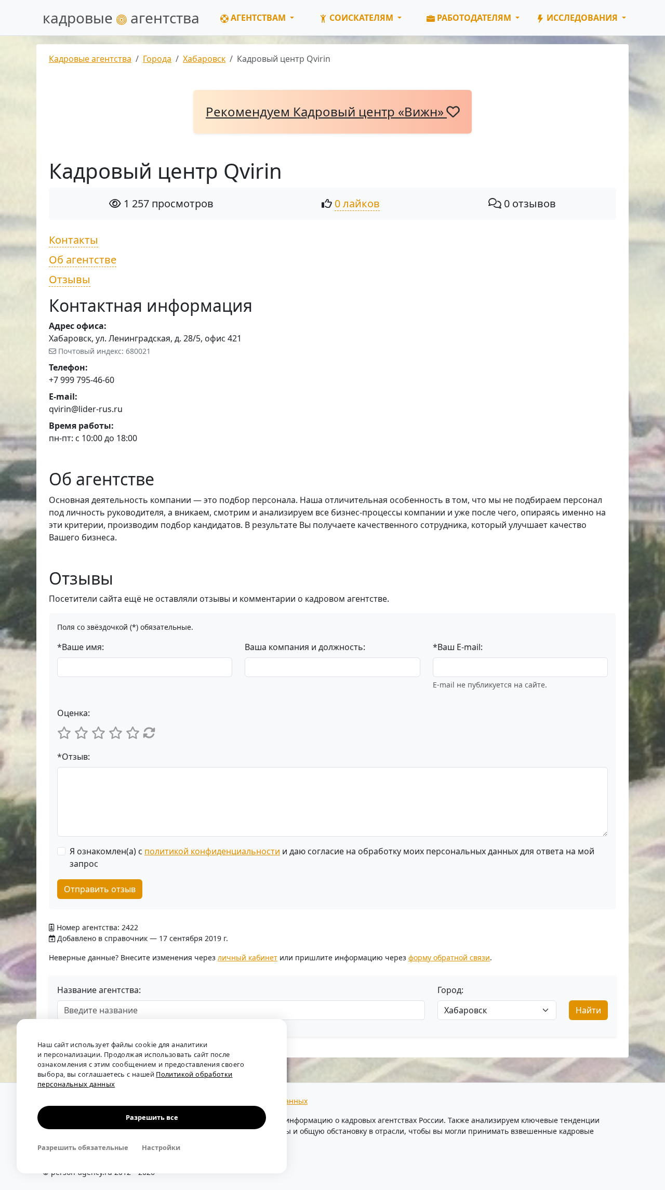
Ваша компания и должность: (305, 647)
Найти (588, 1010)
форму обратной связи (449, 957)
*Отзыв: (73, 756)
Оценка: (73, 713)
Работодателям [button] (474, 17)
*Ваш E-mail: (458, 647)
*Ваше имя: (80, 647)
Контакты (73, 240)
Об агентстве (82, 260)
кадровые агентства (121, 18)
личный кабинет (247, 957)
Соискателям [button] (361, 17)
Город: (450, 990)
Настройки (161, 1147)
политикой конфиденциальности (212, 851)
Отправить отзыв (100, 889)
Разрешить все (152, 1117)
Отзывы (69, 279)
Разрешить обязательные (82, 1147)
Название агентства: (99, 990)
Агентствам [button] (258, 17)
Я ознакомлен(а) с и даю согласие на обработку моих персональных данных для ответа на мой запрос (332, 857)
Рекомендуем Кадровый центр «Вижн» (326, 111)
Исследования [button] (582, 17)
